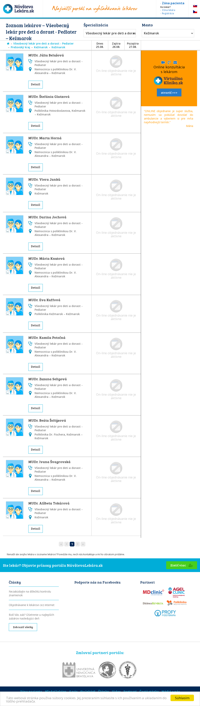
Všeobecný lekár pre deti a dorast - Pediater (109, 33)
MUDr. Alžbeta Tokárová (49, 503)
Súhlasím (182, 698)
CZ (195, 11)
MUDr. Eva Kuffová (44, 299)
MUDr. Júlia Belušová (46, 55)
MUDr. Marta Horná (45, 138)
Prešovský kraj (20, 47)
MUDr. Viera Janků (44, 179)
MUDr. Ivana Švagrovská (49, 461)
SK (195, 5)
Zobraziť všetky (23, 627)
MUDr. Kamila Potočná (46, 337)
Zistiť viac (178, 565)
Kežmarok (151, 33)
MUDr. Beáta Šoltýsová (47, 420)
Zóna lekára (168, 10)
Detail (35, 84)
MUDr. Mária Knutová (46, 258)
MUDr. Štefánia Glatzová (49, 96)
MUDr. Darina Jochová (47, 217)
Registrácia (168, 13)
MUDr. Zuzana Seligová (47, 379)
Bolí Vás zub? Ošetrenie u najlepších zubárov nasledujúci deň (31, 616)
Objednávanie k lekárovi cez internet (31, 605)
